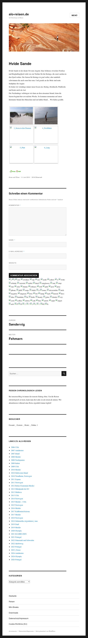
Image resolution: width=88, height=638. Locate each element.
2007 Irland (15, 453)
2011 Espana (16, 479)
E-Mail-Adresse (16, 251)
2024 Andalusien (17, 553)
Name (12, 240)
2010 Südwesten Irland (19, 473)
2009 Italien (15, 463)
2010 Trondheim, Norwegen (21, 476)
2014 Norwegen (17, 498)
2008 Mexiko (16, 457)
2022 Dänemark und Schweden (22, 540)
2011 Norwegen (17, 482)
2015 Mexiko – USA (18, 502)
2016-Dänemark (37, 177)
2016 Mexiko (16, 508)
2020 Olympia (16, 530)
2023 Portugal (16, 546)
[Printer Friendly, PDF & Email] (15, 171)
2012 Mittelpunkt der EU (20, 489)
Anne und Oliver (14, 177)
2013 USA (15, 495)
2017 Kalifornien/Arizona (20, 511)
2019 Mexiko (16, 527)
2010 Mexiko (16, 469)
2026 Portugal (16, 559)
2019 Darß (15, 524)
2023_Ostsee (16, 550)
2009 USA (15, 466)
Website (12, 263)
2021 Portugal (16, 537)
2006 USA (15, 447)
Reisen (12, 601)
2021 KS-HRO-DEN (19, 534)
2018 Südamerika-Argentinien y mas (24, 521)
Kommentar (15, 205)
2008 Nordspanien (18, 460)
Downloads (13, 612)
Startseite (12, 596)
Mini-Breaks (14, 607)
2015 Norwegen (17, 505)
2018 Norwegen (17, 518)
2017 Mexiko (16, 514)
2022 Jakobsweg (17, 543)
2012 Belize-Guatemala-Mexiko (22, 485)
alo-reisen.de (19, 14)
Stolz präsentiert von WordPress (45, 631)
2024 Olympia (16, 556)
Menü (74, 15)
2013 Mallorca (16, 492)
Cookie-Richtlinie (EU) (18, 624)
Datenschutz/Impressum (18, 618)
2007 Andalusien (17, 450)
